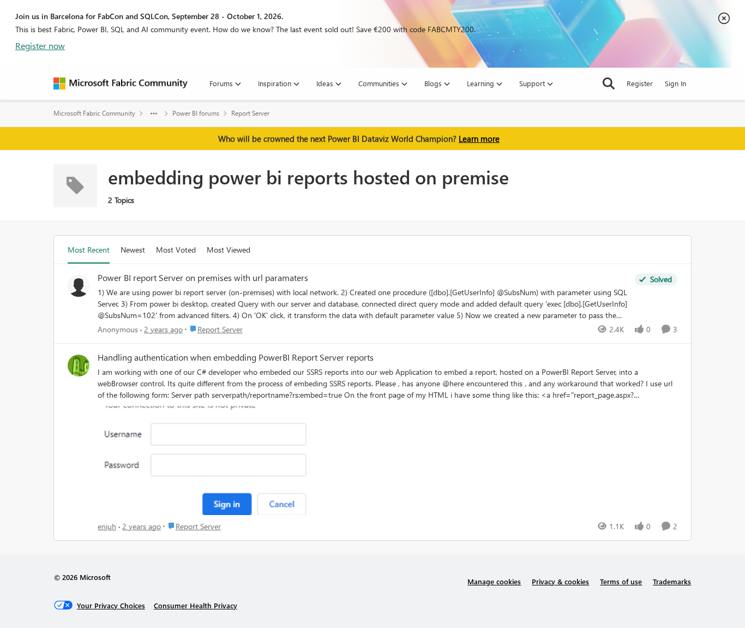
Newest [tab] (133, 249)
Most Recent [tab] (89, 249)
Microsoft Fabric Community (94, 113)
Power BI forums (195, 113)
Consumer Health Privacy (195, 605)
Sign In (675, 83)
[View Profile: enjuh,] (78, 365)
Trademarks (672, 581)
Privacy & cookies (560, 581)
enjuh (107, 526)
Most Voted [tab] (176, 249)
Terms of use (621, 581)
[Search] (608, 83)
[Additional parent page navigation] (153, 113)
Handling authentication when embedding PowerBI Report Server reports (236, 357)
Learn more (479, 138)
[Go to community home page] (120, 83)
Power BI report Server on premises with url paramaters (203, 277)
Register (640, 83)
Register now (40, 45)
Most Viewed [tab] (228, 249)
